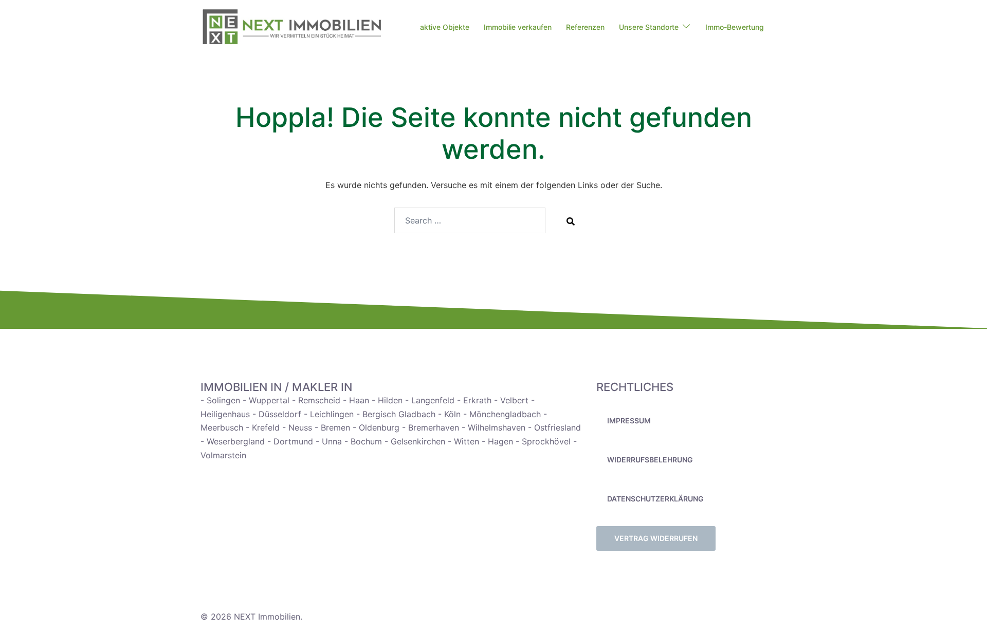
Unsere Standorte (649, 27)
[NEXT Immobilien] (291, 27)
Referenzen (585, 27)
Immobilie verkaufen (518, 27)
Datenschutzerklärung (655, 498)
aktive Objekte (444, 27)
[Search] (570, 221)
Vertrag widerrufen (656, 538)
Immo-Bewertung (734, 27)
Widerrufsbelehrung (650, 459)
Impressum (629, 420)
